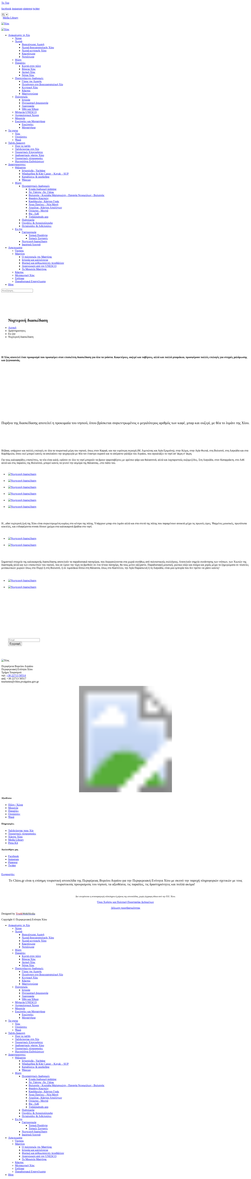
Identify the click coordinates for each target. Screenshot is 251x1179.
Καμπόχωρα (28, 53)
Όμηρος (19, 250)
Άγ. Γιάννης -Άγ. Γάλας (41, 192)
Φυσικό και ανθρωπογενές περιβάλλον (43, 262)
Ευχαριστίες (8, 874)
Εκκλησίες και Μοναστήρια (30, 121)
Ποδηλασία (28, 219)
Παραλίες (20, 62)
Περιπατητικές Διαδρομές (36, 186)
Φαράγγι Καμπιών (38, 198)
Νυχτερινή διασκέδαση (34, 241)
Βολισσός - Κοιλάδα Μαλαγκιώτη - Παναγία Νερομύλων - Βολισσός (66, 195)
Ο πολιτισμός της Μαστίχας (37, 256)
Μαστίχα (20, 253)
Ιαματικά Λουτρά (31, 244)
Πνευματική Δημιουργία (35, 102)
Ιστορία (26, 99)
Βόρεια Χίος (29, 69)
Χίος (17, 133)
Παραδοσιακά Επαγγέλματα (30, 281)
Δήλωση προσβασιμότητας (125, 907)
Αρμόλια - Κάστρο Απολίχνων (45, 207)
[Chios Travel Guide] (125, 23)
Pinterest (12, 862)
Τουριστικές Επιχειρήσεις (29, 152)
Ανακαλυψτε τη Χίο (19, 35)
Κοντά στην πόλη (31, 65)
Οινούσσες (21, 136)
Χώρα (18, 38)
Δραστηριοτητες (17, 164)
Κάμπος (26, 90)
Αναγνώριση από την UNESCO (39, 266)
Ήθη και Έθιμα (30, 109)
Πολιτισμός (21, 96)
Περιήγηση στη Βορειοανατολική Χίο (42, 84)
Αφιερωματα (15, 247)
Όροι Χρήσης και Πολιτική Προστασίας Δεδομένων (125, 902)
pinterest (27, 8)
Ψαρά (18, 139)
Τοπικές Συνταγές (38, 238)
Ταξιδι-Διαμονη (16, 142)
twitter (36, 8)
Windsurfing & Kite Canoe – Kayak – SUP (45, 173)
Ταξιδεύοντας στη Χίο (27, 149)
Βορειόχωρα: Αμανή (33, 44)
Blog (10, 284)
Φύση (18, 59)
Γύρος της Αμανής (32, 81)
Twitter (12, 865)
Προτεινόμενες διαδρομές (29, 78)
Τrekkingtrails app (38, 216)
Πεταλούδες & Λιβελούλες (36, 226)
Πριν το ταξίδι (22, 146)
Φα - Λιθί (34, 213)
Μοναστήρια (29, 127)
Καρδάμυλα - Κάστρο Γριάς (44, 201)
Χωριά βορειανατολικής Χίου (38, 47)
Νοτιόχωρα (28, 56)
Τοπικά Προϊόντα (38, 235)
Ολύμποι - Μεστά (38, 210)
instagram (17, 8)
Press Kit (13, 842)
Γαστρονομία (29, 232)
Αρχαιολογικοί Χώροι (27, 115)
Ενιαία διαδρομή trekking (42, 189)
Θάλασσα (20, 167)
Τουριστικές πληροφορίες (29, 158)
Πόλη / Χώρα (15, 804)
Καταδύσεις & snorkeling (35, 176)
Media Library (10, 17)
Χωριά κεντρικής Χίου (34, 50)
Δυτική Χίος (28, 72)
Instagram (13, 859)
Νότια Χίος (28, 75)
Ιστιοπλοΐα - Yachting (33, 170)
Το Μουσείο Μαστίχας (34, 269)
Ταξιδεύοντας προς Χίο (20, 830)
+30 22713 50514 (16, 675)
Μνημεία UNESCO (26, 112)
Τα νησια (13, 130)
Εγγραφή (15, 643)
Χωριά (18, 41)
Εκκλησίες (27, 124)
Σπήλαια (19, 278)
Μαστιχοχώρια (30, 93)
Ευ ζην (18, 229)
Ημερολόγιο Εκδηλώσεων (29, 161)
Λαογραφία (28, 105)
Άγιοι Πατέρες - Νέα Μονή (43, 204)
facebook (6, 8)
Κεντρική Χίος (30, 87)
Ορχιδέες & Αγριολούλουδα (37, 222)
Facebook (13, 856)
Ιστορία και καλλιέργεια (35, 259)
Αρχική (12, 327)
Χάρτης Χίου (15, 836)
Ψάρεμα (26, 179)
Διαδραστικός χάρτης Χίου (29, 155)
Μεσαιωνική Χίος (24, 275)
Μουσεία (20, 118)
